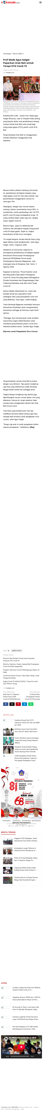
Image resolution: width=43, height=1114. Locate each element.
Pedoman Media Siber (25, 1107)
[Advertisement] (21, 28)
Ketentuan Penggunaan (12, 1109)
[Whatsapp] (30, 704)
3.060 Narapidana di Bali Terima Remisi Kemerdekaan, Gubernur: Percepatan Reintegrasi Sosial (26, 758)
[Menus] (40, 2)
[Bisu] (36, 1056)
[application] (21, 1046)
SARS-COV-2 (16, 650)
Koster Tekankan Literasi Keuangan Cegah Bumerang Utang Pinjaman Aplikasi (27, 740)
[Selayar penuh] (39, 1056)
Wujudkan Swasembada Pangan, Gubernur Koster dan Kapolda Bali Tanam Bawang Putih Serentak (26, 749)
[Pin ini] (18, 704)
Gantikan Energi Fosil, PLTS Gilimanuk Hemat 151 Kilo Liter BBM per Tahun (27, 722)
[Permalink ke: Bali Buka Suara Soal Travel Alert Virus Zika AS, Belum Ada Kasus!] (8, 732)
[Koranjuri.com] (10, 2)
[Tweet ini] (12, 704)
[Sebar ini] (5, 704)
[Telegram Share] (24, 704)
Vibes (22, 1109)
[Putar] (4, 1056)
